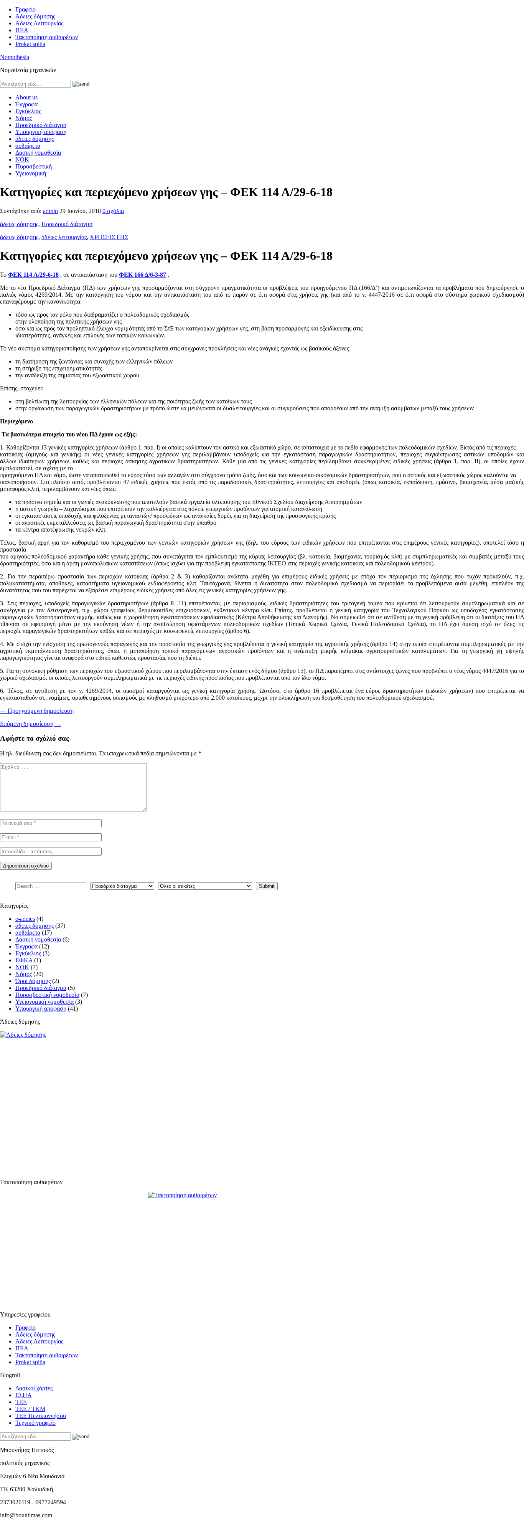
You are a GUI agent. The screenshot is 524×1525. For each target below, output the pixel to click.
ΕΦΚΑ (24, 960)
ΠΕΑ (21, 30)
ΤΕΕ (21, 1402)
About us (26, 97)
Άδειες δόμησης (35, 16)
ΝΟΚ (22, 159)
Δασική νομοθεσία (38, 152)
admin (50, 211)
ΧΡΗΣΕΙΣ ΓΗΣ (109, 237)
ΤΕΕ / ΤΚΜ (30, 1409)
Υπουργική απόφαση (40, 132)
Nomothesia (14, 57)
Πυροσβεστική (33, 166)
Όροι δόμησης (33, 981)
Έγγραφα (26, 104)
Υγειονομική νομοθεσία (44, 1001)
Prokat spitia (30, 44)
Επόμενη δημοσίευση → (30, 723)
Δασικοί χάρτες (34, 1388)
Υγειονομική (30, 173)
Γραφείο (25, 9)
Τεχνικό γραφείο (35, 1422)
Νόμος (23, 118)
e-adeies (25, 918)
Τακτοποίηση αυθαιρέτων (46, 37)
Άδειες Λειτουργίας (39, 23)
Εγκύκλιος (28, 111)
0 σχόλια (113, 211)
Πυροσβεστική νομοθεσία (47, 994)
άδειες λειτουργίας (64, 237)
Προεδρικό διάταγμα (40, 125)
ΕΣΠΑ (23, 1395)
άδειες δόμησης (34, 138)
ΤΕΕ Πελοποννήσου (40, 1416)
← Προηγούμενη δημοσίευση (37, 710)
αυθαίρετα (27, 145)
